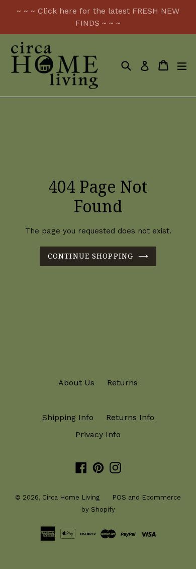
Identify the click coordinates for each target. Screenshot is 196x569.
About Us (76, 382)
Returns (122, 382)
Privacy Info (98, 434)
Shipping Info (67, 417)
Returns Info (130, 417)
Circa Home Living (71, 497)
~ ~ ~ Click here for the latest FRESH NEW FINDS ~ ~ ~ (98, 17)
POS (119, 497)
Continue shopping (90, 256)
